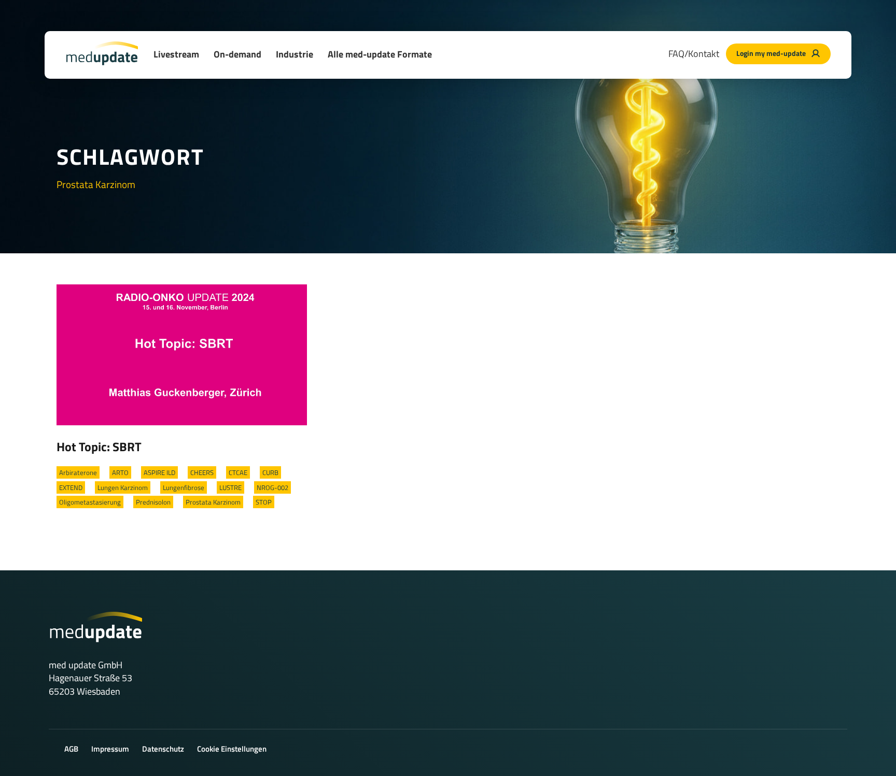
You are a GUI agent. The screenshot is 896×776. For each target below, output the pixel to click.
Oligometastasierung (90, 502)
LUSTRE (230, 487)
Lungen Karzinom (122, 487)
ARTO (120, 472)
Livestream (176, 54)
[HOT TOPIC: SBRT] (182, 354)
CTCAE (238, 472)
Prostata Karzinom (213, 502)
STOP (264, 502)
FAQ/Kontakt (693, 54)
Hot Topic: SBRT (99, 446)
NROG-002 (272, 487)
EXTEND (70, 487)
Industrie (294, 54)
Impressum (110, 749)
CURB (270, 472)
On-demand (237, 54)
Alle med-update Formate (380, 54)
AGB (71, 749)
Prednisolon (153, 502)
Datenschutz (163, 749)
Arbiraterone (78, 472)
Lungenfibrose (183, 487)
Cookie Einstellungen (232, 749)
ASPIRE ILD (159, 472)
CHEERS (202, 472)
